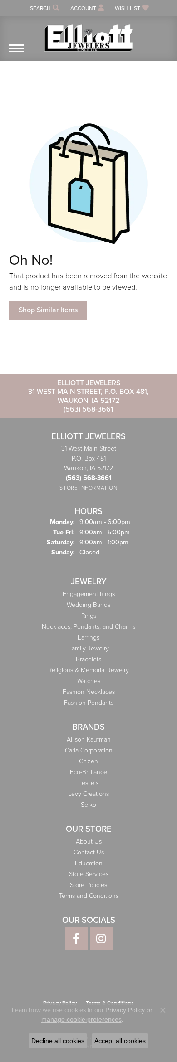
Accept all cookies (120, 1040)
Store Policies (88, 885)
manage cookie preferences (81, 1019)
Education (89, 863)
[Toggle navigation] (16, 52)
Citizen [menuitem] (88, 761)
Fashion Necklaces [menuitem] (89, 692)
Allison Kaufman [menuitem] (89, 739)
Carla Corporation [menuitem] (89, 750)
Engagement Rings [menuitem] (89, 594)
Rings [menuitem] (88, 616)
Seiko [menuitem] (88, 805)
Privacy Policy (125, 1010)
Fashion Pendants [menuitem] (88, 703)
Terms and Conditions (88, 896)
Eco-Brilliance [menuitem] (88, 772)
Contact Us (89, 852)
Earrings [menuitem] (88, 637)
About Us (89, 841)
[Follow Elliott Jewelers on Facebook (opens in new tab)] (76, 938)
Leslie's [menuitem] (88, 783)
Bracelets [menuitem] (88, 659)
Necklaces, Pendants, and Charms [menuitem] (88, 626)
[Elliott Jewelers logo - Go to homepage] (88, 34)
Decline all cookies (57, 1040)
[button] (43, 8)
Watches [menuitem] (88, 681)
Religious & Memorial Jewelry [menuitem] (88, 670)
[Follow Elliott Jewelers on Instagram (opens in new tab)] (101, 938)
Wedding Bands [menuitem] (88, 605)
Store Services (88, 874)
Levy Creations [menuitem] (88, 794)
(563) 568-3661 (88, 409)
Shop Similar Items (48, 310)
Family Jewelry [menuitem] (88, 648)
